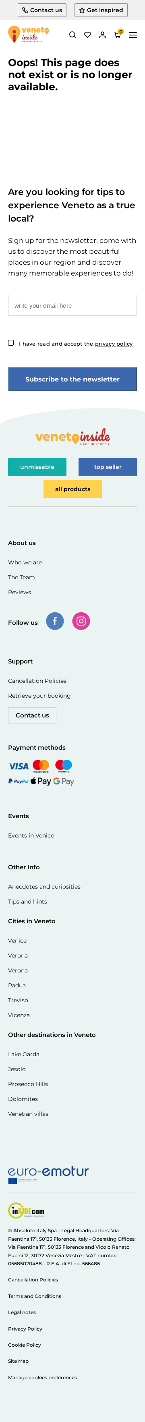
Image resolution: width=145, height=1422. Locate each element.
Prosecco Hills (28, 1084)
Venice (17, 940)
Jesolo (17, 1069)
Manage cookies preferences (42, 1377)
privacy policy (114, 343)
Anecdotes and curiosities (44, 886)
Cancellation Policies (37, 680)
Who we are (25, 562)
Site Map (18, 1361)
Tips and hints (27, 901)
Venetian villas (28, 1113)
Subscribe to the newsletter (72, 379)
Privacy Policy (25, 1329)
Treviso (18, 1000)
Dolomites (23, 1099)
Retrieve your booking (39, 695)
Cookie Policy (24, 1345)
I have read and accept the (76, 343)
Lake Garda (23, 1054)
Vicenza (19, 1015)
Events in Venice (31, 835)
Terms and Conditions (34, 1296)
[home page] (28, 35)
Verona (18, 955)
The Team (21, 577)
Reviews (19, 592)
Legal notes (22, 1312)
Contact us (32, 715)
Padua (17, 985)
